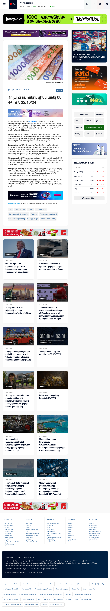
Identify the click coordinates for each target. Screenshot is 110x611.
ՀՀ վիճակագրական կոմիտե (12, 604)
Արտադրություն (94, 537)
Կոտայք (70, 527)
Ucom (48, 527)
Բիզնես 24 (32, 121)
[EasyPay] (55, 19)
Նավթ (76, 599)
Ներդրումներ (93, 539)
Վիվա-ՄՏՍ (50, 525)
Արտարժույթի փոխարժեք (18, 214)
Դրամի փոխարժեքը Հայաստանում (50, 594)
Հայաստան (29, 523)
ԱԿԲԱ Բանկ (50, 529)
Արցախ (70, 533)
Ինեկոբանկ (50, 539)
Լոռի (69, 537)
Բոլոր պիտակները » (56, 604)
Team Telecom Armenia (53, 523)
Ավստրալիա (29, 537)
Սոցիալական (9, 531)
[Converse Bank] (89, 149)
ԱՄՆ (34, 584)
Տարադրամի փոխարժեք (83, 594)
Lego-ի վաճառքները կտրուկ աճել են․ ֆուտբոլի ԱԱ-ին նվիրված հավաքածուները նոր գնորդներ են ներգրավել (18, 355)
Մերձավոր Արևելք (31, 541)
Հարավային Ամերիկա (32, 533)
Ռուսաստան (58, 599)
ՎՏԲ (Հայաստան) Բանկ (54, 533)
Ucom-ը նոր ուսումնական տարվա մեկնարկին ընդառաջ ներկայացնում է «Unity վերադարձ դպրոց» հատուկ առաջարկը (17, 401)
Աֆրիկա (28, 539)
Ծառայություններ (94, 533)
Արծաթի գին (41, 209)
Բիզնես (43, 254)
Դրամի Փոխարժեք (98, 584)
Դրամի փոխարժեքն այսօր (43, 589)
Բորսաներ (26, 584)
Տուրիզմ (91, 541)
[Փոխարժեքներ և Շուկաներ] (94, 4)
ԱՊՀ (27, 531)
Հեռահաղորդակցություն (11, 599)
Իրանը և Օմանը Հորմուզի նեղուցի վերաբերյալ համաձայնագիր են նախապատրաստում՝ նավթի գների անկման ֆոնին (17, 490)
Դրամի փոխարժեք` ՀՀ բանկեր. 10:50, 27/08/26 (50, 352)
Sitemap (44, 604)
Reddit (90, 134)
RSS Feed (100, 114)
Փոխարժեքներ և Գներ (84, 163)
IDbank (49, 535)
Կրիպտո (43, 386)
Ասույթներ (8, 539)
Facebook (85, 114)
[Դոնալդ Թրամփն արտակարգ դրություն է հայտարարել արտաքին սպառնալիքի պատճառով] (18, 248)
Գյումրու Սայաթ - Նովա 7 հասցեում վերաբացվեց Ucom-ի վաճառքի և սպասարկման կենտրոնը (89, 57)
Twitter (90, 121)
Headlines (60, 584)
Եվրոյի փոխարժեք (9, 594)
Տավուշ (70, 531)
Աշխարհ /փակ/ (9, 545)
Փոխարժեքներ (27, 589)
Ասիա (27, 527)
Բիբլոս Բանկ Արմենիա (54, 537)
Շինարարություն (94, 535)
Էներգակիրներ (86, 599)
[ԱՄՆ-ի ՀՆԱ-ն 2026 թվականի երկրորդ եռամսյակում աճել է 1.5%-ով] (18, 292)
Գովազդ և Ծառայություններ (15, 572)
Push (10, 209)
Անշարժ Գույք (93, 525)
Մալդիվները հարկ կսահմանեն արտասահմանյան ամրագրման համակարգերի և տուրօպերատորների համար (52, 446)
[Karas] (35, 232)
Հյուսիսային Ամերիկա (32, 529)
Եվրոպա (28, 525)
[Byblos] (35, 33)
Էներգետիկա (93, 527)
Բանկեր (34, 214)
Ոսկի (75, 189)
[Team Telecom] (35, 113)
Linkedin (100, 134)
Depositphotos (59, 82)
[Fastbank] (35, 195)
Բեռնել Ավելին (90, 198)
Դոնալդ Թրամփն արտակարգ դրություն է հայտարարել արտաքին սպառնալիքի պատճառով (16, 268)
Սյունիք (70, 541)
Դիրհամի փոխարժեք (16, 219)
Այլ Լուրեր (8, 533)
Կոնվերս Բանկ (51, 541)
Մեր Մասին (32, 572)
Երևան (70, 523)
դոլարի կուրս (32, 219)
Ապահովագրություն (95, 531)
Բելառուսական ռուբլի (48, 214)
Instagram (100, 121)
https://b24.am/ (76, 563)
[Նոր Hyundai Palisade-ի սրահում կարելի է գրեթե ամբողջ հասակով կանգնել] (52, 248)
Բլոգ (40, 572)
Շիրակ (70, 529)
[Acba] (89, 99)
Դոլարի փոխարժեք (48, 219)
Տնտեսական (11, 254)
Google (79, 127)
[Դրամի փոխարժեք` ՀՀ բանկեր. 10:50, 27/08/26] (52, 336)
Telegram (79, 134)
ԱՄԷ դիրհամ (20, 209)
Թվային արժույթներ (31, 604)
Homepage (69, 584)
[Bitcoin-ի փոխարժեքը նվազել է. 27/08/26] (52, 380)
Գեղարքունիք (72, 539)
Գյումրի (70, 525)
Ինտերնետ (92, 529)
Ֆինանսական (31, 3)
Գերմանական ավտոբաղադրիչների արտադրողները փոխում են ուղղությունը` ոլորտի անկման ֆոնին (17, 444)
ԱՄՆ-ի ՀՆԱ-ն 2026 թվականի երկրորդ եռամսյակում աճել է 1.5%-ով (18, 310)
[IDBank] (89, 78)
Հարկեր (91, 523)
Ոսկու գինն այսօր (28, 599)
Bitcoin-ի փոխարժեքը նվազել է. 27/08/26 (49, 396)
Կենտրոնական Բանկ (46, 584)
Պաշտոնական (9, 529)
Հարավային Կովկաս (32, 535)
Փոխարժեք (75, 589)
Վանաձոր (71, 535)
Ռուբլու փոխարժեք (89, 589)
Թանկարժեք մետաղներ (11, 589)
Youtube (79, 121)
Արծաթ (30, 209)
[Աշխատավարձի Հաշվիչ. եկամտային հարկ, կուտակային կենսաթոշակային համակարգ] (87, 4)
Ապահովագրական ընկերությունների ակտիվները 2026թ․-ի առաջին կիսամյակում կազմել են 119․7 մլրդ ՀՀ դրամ (50, 490)
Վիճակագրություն (82, 584)
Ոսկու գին (47, 599)
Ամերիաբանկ (51, 531)
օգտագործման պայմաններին (47, 565)
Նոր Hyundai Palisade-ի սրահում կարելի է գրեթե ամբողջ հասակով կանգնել (51, 266)
